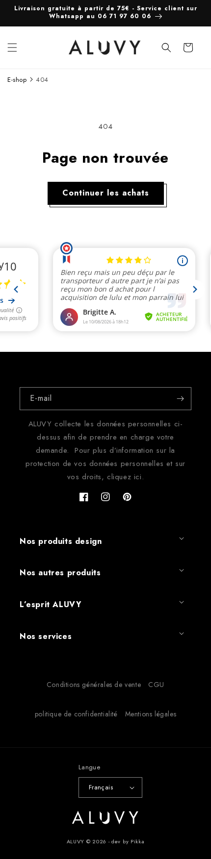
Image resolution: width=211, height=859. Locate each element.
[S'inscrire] (180, 398)
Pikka (138, 841)
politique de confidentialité (76, 714)
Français (101, 787)
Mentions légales (151, 714)
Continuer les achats (105, 192)
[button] (12, 47)
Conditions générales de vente (94, 684)
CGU (156, 684)
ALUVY (76, 841)
